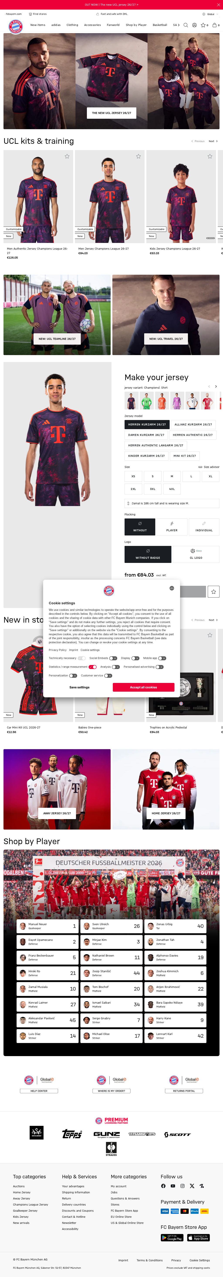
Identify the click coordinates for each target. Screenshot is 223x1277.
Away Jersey (21, 1198)
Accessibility (70, 1229)
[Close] (218, 4)
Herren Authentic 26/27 (193, 435)
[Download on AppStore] (198, 1237)
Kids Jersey (21, 1216)
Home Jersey (21, 1192)
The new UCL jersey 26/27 (111, 113)
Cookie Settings (200, 1260)
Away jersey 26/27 (57, 813)
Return (66, 1198)
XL (210, 476)
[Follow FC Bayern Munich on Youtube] (173, 1186)
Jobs (114, 1192)
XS (133, 476)
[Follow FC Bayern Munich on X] (192, 1186)
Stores (115, 1204)
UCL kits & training (38, 141)
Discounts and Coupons (78, 1210)
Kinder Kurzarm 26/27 (146, 455)
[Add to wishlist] (67, 156)
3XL (152, 489)
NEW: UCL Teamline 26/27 (57, 338)
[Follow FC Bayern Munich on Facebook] (163, 1186)
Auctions (19, 1186)
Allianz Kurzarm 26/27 (193, 424)
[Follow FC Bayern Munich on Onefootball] (201, 1186)
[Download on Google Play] (172, 1237)
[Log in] (194, 25)
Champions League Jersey (30, 1204)
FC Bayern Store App (124, 1210)
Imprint (123, 1260)
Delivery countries (74, 1204)
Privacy (176, 1260)
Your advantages (73, 1186)
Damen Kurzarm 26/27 (146, 435)
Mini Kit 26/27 (185, 455)
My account (118, 1186)
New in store (27, 620)
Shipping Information (76, 1192)
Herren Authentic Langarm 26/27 (155, 445)
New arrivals (21, 1222)
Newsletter (69, 1222)
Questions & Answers (125, 1198)
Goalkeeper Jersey (25, 1210)
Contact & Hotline (73, 1216)
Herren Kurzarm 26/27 (147, 424)
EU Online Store (121, 1216)
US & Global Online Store (127, 1222)
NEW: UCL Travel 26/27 (166, 338)
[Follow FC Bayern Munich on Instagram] (182, 1186)
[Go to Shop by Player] (111, 884)
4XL (172, 489)
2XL (133, 489)
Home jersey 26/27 (166, 813)
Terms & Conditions (150, 1260)
